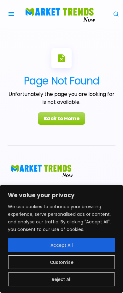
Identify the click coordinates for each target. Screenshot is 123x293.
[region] (61, 239)
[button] (11, 14)
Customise (61, 262)
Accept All (61, 245)
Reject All (62, 279)
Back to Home (61, 118)
